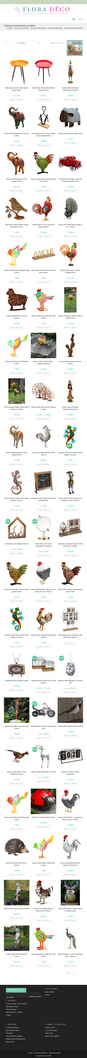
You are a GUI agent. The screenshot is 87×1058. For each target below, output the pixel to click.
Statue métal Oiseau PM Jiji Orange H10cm (16, 271)
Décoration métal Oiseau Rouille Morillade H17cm (16, 226)
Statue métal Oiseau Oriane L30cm (70, 726)
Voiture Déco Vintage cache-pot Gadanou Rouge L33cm (70, 180)
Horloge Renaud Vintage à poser (16, 681)
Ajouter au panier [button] (16, 99)
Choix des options (43, 419)
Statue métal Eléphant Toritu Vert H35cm (16, 134)
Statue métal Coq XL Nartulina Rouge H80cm (43, 226)
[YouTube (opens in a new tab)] (47, 2)
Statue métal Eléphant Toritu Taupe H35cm (16, 454)
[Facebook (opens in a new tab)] (40, 2)
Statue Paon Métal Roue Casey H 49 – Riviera (70, 226)
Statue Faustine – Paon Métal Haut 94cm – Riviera (70, 955)
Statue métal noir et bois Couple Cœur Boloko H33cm (43, 134)
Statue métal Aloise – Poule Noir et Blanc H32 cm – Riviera (43, 590)
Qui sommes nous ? (13, 1030)
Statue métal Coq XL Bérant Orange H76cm (70, 271)
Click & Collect (50, 1027)
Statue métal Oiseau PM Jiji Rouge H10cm (16, 818)
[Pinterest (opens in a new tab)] (42, 2)
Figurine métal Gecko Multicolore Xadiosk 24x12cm (17, 499)
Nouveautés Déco (12, 1006)
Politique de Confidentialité (15, 1039)
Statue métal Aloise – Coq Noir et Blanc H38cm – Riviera (70, 818)
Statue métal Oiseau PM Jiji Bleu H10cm (16, 362)
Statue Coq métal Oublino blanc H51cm (43, 454)
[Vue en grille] (6, 43)
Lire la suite (70, 643)
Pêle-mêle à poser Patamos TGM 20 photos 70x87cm (70, 636)
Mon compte (49, 992)
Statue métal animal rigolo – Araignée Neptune (43, 362)
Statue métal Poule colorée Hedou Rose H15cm (70, 590)
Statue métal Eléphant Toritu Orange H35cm (16, 180)
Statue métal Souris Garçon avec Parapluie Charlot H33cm (70, 499)
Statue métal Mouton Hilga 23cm (70, 133)
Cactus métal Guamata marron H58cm (70, 362)
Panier (47, 995)
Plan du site (10, 1042)
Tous (63, 43)
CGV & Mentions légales (14, 1036)
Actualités (9, 1033)
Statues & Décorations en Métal (74, 28)
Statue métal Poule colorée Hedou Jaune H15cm (16, 590)
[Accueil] (4, 28)
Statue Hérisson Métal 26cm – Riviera (16, 864)
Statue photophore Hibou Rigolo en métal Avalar (70, 910)
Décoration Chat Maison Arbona (16, 544)
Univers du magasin (52, 1036)
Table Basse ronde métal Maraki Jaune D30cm (16, 89)
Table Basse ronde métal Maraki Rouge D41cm (43, 89)
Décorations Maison (40, 1053)
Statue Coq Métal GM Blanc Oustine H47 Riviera (70, 864)
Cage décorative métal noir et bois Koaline (43, 682)
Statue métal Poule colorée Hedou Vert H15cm (43, 180)
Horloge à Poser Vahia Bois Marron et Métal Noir (43, 499)
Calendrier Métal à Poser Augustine (70, 773)
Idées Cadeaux (11, 1009)
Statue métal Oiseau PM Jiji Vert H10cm (43, 864)
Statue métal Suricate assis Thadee (16, 909)
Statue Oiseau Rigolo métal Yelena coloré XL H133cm (16, 408)
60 (56, 43)
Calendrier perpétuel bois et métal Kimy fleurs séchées (70, 545)
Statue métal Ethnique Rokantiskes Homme (70, 89)
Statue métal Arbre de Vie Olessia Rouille (43, 408)
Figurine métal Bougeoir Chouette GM (70, 682)
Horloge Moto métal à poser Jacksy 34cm (43, 727)
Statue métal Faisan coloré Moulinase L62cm (16, 773)
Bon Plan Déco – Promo (14, 1012)
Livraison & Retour (12, 1027)
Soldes (8, 1015)
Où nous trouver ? (51, 1030)
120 (59, 43)
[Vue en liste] (11, 43)
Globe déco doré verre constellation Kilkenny (43, 545)
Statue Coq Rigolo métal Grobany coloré (17, 727)
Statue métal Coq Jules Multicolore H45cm (43, 636)
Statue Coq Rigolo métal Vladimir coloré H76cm (70, 317)
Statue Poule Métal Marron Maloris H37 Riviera (43, 910)
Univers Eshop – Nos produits (16, 1004)
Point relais (49, 1033)
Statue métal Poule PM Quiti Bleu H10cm (43, 317)
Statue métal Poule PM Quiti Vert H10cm (43, 955)
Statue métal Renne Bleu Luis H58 (43, 772)
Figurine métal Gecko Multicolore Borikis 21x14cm (70, 454)
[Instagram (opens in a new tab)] (45, 2)
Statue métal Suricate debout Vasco (16, 955)
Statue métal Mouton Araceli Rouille (16, 317)
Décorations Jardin (55, 1053)
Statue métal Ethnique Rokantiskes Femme (70, 408)
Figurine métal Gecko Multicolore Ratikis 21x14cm (17, 636)
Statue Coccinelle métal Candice (43, 817)
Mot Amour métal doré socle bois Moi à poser (43, 271)
